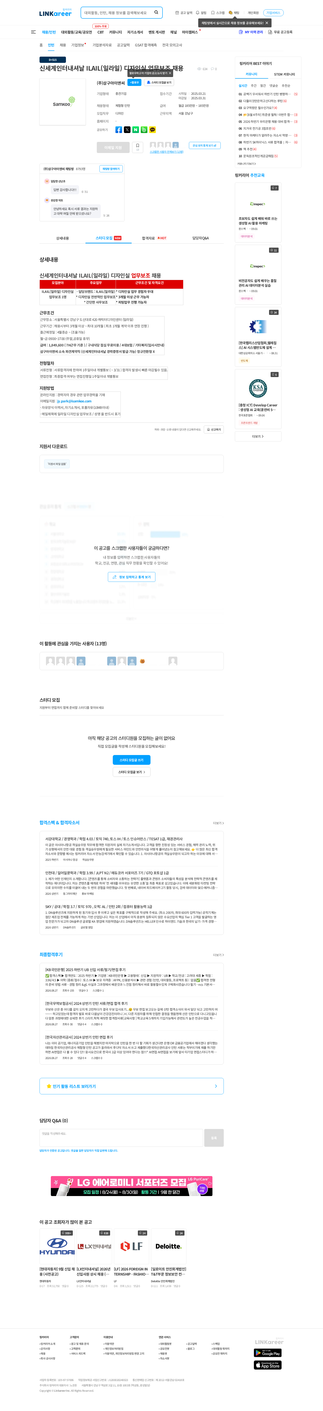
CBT (100, 30)
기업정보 (77, 45)
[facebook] (118, 129)
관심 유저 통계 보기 (203, 145)
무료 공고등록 (283, 32)
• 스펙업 (216, 1343)
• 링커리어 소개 (47, 1343)
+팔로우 (134, 82)
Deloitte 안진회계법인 (162, 1281)
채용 (63, 45)
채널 (173, 32)
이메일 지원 (113, 147)
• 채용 (43, 1353)
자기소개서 (135, 32)
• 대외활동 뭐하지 (221, 1348)
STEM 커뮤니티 (284, 74)
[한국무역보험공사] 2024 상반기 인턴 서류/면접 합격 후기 (86, 1003)
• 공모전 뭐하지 (219, 1353)
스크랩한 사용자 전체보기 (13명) (167, 151)
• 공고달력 (191, 1343)
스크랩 (220, 12)
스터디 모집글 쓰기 (131, 760)
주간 (254, 85)
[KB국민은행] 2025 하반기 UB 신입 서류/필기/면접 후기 (85, 970)
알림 (203, 12)
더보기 (217, 823)
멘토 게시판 (157, 32)
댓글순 (273, 85)
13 (137, 149)
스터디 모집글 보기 (130, 772)
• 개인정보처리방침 (113, 1348)
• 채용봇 (163, 1353)
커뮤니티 (115, 32)
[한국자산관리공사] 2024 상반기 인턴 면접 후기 (79, 1037)
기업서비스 (273, 12)
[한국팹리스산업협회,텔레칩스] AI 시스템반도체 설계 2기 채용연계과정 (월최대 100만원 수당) (258, 345)
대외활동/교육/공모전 (76, 32)
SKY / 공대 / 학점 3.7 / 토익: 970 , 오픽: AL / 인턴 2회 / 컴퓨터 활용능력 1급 (98, 906)
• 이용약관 (108, 1343)
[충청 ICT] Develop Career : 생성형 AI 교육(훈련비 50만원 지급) (258, 407)
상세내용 (62, 237)
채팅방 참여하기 (111, 169)
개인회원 (253, 12)
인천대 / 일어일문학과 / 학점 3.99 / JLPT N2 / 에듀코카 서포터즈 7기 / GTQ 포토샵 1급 (107, 873)
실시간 (243, 85)
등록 (214, 1138)
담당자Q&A (200, 237)
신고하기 (216, 429)
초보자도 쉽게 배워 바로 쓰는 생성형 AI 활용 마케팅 (258, 220)
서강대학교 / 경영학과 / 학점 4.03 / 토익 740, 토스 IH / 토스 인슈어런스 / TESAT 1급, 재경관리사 (114, 839)
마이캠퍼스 (190, 32)
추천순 (286, 85)
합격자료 (154, 237)
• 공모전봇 (164, 1348)
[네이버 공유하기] (135, 129)
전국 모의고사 (172, 45)
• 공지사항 (45, 1348)
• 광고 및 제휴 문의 (79, 1343)
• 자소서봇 (164, 1358)
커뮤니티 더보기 (245, 163)
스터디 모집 (108, 237)
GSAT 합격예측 (146, 45)
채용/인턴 (49, 32)
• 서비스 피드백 (77, 1353)
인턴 (51, 45)
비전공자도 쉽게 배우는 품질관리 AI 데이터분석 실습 (258, 283)
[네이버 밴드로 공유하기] (144, 129)
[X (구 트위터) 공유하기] (127, 129)
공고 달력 (186, 12)
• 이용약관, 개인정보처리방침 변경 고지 (123, 1353)
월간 (263, 85)
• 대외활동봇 (165, 1343)
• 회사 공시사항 (47, 1358)
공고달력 (123, 45)
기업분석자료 (102, 45)
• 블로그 (190, 1348)
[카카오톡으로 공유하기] (152, 129)
